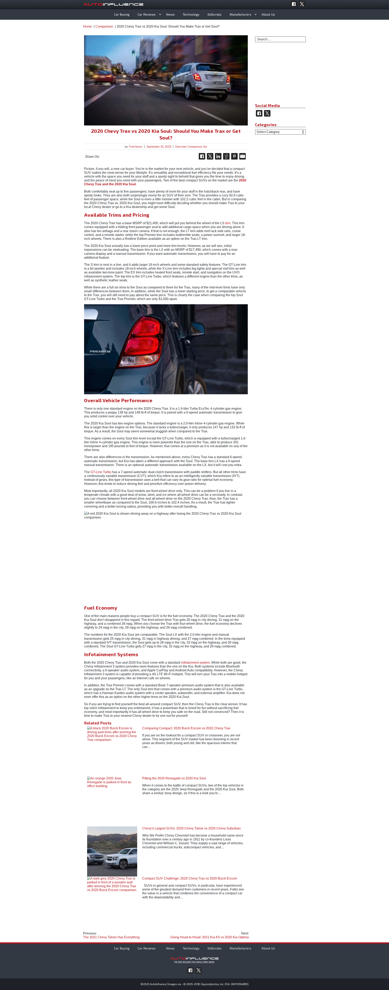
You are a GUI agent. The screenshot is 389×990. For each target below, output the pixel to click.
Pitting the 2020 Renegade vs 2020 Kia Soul (174, 778)
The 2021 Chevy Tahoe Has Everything (111, 935)
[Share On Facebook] (202, 156)
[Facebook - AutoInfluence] (294, 4)
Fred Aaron (135, 146)
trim (227, 223)
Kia (205, 146)
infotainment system (195, 662)
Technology (191, 14)
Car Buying (121, 14)
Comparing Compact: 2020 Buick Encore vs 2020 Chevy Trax (186, 728)
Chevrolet (181, 146)
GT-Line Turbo (101, 472)
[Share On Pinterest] (234, 156)
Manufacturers (240, 14)
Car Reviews (147, 14)
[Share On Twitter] (210, 156)
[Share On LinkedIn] (218, 156)
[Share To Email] (242, 156)
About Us (268, 14)
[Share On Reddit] (226, 156)
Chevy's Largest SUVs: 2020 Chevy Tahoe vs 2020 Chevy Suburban (191, 828)
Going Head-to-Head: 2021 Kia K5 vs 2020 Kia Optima (209, 935)
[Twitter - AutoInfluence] (302, 4)
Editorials (214, 14)
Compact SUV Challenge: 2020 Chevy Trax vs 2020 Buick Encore (189, 878)
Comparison (195, 146)
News (170, 14)
